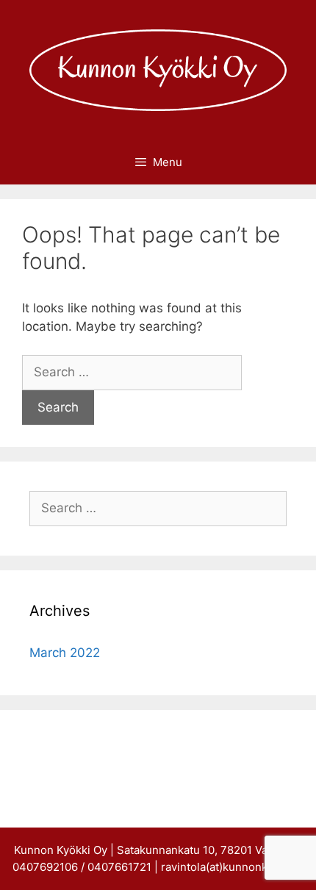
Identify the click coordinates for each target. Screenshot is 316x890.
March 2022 (64, 652)
